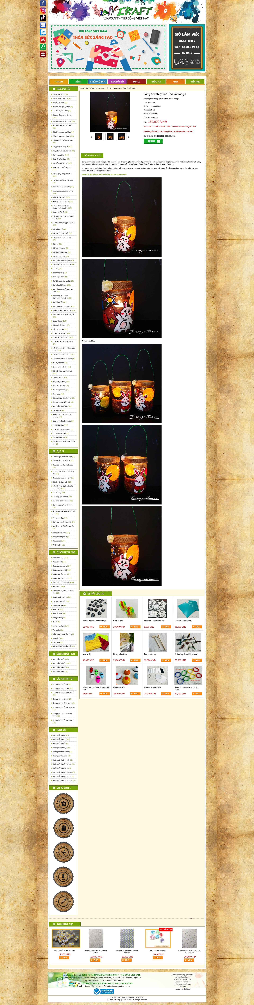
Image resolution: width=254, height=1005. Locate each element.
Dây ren (57, 244)
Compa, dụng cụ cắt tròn (63, 461)
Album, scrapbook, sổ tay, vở (63, 192)
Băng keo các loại (61, 386)
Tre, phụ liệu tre (60, 437)
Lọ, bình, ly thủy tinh (61, 333)
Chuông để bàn (118, 687)
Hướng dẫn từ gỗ (60, 744)
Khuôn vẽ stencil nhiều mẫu (154, 621)
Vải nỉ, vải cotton (60, 94)
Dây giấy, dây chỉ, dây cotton (63, 239)
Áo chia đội (87, 654)
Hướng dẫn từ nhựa (61, 748)
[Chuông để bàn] (126, 675)
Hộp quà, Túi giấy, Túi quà (62, 168)
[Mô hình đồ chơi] (96, 608)
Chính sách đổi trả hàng (182, 984)
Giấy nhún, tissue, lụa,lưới (64, 151)
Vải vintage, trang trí (62, 98)
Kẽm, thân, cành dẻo (62, 367)
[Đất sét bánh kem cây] (96, 938)
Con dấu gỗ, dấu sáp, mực (64, 457)
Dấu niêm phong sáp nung (63, 634)
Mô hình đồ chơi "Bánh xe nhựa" (95, 621)
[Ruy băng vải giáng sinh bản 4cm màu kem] (189, 938)
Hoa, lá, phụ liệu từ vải (63, 202)
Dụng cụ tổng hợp (61, 533)
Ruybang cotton (60, 277)
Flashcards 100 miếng (152, 687)
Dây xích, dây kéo (61, 256)
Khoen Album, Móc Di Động (62, 506)
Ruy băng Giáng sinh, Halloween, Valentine (62, 297)
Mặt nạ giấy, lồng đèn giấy (62, 175)
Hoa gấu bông (59, 618)
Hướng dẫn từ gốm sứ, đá (64, 764)
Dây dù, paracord (60, 248)
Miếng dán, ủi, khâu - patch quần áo (62, 416)
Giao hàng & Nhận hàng (182, 979)
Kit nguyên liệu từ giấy (63, 688)
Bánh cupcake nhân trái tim (127, 950)
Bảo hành (182, 987)
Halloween (59, 587)
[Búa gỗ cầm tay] (157, 642)
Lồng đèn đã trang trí (129, 88)
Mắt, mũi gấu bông (61, 382)
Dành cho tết (59, 562)
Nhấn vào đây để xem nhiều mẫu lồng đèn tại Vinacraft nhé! (104, 175)
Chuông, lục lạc (60, 377)
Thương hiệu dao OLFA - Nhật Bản (63, 473)
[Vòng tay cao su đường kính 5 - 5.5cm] (188, 675)
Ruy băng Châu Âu (62, 285)
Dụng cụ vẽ (59, 541)
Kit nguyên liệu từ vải (62, 684)
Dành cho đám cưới (61, 574)
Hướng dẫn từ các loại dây (64, 772)
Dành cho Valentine (62, 566)
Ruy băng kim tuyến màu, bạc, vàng (63, 290)
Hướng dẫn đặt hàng (182, 989)
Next (129, 137)
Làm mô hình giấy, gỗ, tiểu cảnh (64, 224)
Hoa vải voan (59, 614)
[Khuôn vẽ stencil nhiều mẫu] (157, 608)
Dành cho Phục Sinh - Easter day (63, 592)
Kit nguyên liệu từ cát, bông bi (63, 721)
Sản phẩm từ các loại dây (63, 260)
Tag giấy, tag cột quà (62, 163)
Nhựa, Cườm (59, 321)
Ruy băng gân (59, 302)
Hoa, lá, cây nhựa (61, 197)
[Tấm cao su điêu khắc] (188, 608)
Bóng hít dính (118, 621)
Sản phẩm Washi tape (62, 406)
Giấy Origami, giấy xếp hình (62, 127)
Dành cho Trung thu (62, 597)
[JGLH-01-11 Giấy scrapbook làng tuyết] (158, 938)
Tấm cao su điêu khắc (183, 621)
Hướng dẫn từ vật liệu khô (63, 776)
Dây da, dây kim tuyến (62, 233)
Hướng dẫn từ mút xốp (62, 752)
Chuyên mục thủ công (96, 88)
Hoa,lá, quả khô (60, 212)
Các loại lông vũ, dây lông (64, 398)
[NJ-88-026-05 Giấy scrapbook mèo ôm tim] (65, 938)
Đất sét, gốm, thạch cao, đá (62, 372)
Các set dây (58, 410)
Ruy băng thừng (60, 273)
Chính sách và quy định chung (183, 975)
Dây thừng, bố (59, 229)
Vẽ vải (56, 622)
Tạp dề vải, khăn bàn (62, 111)
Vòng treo (58, 642)
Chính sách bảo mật (182, 977)
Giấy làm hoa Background (64, 121)
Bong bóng (58, 394)
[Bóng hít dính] (126, 608)
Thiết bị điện (59, 545)
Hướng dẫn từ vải (61, 735)
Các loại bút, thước (61, 325)
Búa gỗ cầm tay (150, 654)
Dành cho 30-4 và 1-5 (62, 578)
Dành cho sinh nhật (62, 570)
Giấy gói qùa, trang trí (62, 147)
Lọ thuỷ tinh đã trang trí (63, 337)
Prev (91, 137)
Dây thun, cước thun (62, 252)
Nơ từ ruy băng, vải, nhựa (64, 310)
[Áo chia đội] (96, 642)
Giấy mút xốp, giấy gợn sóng (63, 141)
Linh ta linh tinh (60, 425)
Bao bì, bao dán (60, 363)
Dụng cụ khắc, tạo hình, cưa (63, 466)
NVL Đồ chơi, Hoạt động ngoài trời (64, 443)
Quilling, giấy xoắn (61, 601)
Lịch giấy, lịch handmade (63, 429)
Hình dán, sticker (61, 155)
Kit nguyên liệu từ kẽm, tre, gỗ (63, 694)
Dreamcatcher (59, 605)
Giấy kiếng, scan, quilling (63, 132)
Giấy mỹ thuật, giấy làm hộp (62, 116)
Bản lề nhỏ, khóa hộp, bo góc (63, 527)
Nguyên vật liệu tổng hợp (63, 421)
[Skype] (43, 25)
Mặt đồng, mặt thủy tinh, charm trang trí (64, 349)
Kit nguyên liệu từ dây (62, 699)
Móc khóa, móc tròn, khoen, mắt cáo (64, 513)
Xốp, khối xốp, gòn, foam (63, 355)
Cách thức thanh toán (182, 982)
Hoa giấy (58, 609)
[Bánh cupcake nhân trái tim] (127, 938)
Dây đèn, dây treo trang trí (63, 265)
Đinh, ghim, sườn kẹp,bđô (64, 522)
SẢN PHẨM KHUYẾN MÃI (64, 646)
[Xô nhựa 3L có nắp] (126, 642)
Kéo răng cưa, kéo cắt (62, 497)
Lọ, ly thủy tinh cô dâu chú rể (63, 343)
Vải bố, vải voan (60, 103)
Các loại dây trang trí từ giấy (63, 181)
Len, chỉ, (57, 269)
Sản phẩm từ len (60, 672)
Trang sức (58, 630)
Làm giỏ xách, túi (61, 626)
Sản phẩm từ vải (61, 659)
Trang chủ (83, 88)
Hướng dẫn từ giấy (61, 739)
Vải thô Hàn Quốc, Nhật (63, 107)
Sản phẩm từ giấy (62, 663)
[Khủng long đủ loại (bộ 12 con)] (188, 642)
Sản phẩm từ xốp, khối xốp (64, 359)
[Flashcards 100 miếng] (157, 675)
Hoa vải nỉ (58, 638)
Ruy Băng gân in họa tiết (63, 281)
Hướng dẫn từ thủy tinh (63, 760)
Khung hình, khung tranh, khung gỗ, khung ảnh (62, 207)
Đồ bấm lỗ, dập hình (62, 482)
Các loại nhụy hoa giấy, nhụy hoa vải (63, 217)
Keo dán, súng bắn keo (63, 501)
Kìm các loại (59, 493)
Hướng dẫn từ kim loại (62, 768)
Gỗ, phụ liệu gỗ (60, 329)
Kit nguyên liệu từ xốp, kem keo (64, 708)
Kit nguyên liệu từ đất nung (64, 703)
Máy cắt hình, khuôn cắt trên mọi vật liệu (63, 487)
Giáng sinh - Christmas (63, 582)
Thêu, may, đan (60, 518)
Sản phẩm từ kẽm (61, 667)
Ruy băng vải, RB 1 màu (63, 306)
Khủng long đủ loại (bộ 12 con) (186, 654)
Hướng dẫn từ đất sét (61, 756)
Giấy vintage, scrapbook (63, 136)
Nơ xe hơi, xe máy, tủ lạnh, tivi (63, 316)
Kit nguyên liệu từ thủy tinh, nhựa (62, 715)
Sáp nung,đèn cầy (61, 390)
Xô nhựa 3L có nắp (120, 654)
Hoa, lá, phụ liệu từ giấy (63, 187)
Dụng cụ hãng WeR (61, 537)
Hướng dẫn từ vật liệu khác (64, 781)
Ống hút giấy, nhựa (61, 159)
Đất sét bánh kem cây (96, 950)
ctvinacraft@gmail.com (92, 986)
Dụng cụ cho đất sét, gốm (63, 478)
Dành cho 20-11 (60, 558)
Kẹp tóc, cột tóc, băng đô (63, 402)
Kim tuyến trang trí (61, 433)
